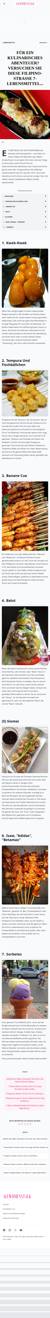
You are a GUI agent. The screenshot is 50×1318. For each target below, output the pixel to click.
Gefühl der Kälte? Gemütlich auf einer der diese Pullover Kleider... (25, 1080)
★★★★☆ (43, 42)
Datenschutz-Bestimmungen (14, 1213)
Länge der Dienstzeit (11, 1218)
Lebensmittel (9, 42)
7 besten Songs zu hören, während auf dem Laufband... (25, 1099)
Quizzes (6, 1204)
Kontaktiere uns (9, 1209)
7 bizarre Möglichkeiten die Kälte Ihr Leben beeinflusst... (25, 1107)
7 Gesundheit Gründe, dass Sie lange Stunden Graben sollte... (25, 1087)
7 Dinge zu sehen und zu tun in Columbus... (25, 1093)
